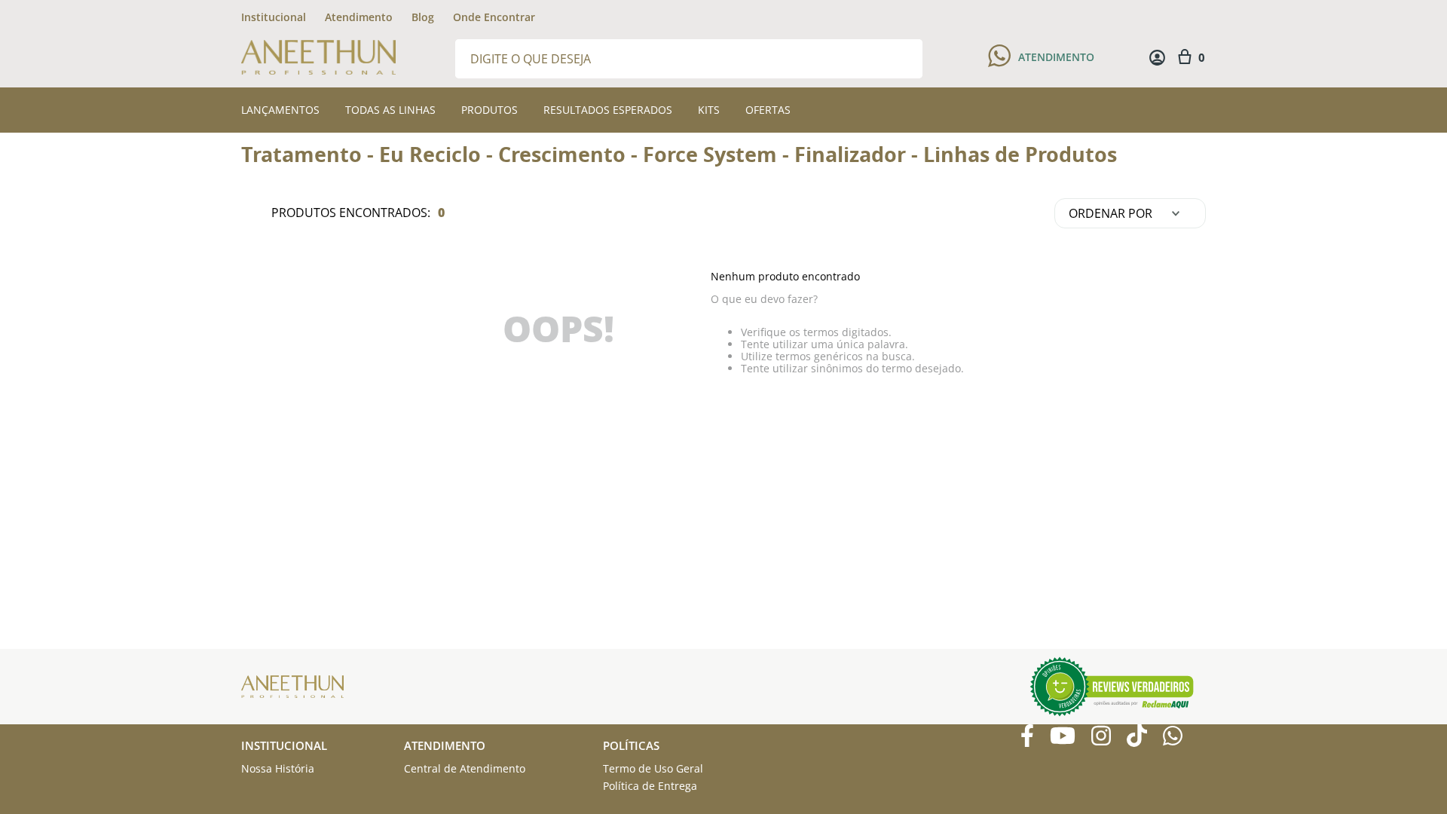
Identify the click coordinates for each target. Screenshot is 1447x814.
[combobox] (688, 57)
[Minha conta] (1157, 57)
